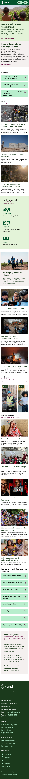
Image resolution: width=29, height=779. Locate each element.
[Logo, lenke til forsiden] (5, 2)
